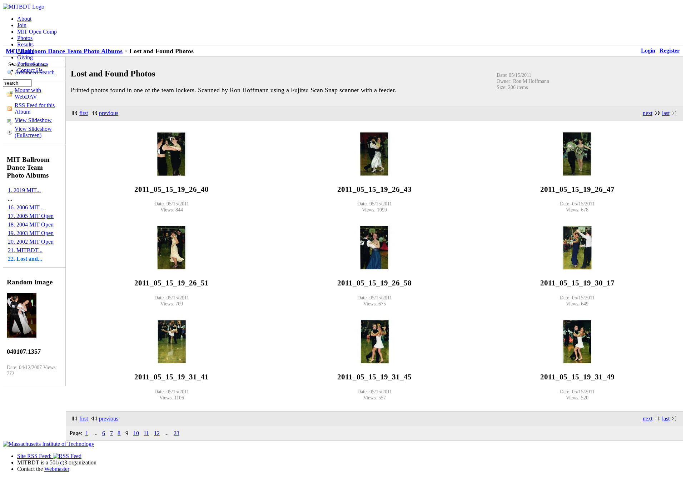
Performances (32, 64)
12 (157, 433)
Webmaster (56, 469)
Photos (25, 38)
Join (21, 25)
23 (176, 433)
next (647, 113)
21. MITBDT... (25, 250)
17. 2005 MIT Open (31, 216)
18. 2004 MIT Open (31, 224)
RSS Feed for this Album (35, 108)
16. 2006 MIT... (26, 207)
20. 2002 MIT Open (31, 242)
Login (648, 51)
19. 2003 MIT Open (31, 233)
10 (136, 433)
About (24, 19)
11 (146, 433)
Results (25, 44)
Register (670, 51)
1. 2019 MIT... (24, 190)
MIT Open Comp (37, 32)
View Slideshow (33, 120)
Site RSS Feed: (35, 456)
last (666, 113)
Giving (25, 57)
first (83, 113)
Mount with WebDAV (28, 93)
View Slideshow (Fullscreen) (33, 132)
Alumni (25, 51)
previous (108, 113)
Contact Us (30, 70)
